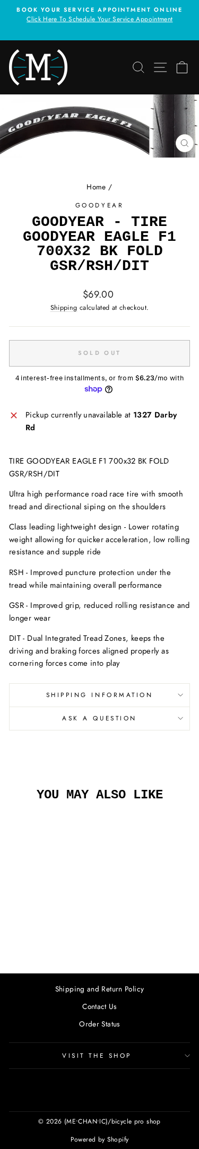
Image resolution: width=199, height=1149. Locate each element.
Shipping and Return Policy (99, 988)
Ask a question (99, 718)
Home (96, 186)
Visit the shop (96, 1055)
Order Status (99, 1024)
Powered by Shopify (100, 1139)
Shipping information (99, 694)
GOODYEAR (99, 205)
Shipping (63, 307)
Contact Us (99, 1006)
